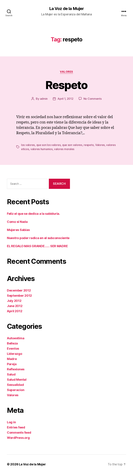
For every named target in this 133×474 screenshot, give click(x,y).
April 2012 (14, 311)
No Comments (92, 98)
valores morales (64, 149)
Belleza (12, 343)
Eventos (13, 348)
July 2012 (14, 301)
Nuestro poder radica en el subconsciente (38, 238)
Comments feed (19, 432)
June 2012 (15, 306)
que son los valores (48, 145)
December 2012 (19, 290)
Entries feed (16, 427)
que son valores (72, 145)
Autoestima (15, 338)
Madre (12, 359)
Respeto (66, 85)
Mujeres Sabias (18, 230)
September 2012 (19, 295)
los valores (28, 145)
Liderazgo (14, 354)
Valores (66, 71)
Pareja (11, 364)
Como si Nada (17, 222)
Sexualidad (15, 385)
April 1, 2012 (65, 98)
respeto (89, 145)
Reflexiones (15, 369)
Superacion (15, 390)
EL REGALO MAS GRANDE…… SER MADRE (37, 246)
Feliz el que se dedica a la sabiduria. (33, 213)
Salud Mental (16, 379)
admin (44, 98)
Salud (11, 374)
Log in (11, 422)
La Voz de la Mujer (66, 9)
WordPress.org (18, 438)
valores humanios (41, 149)
